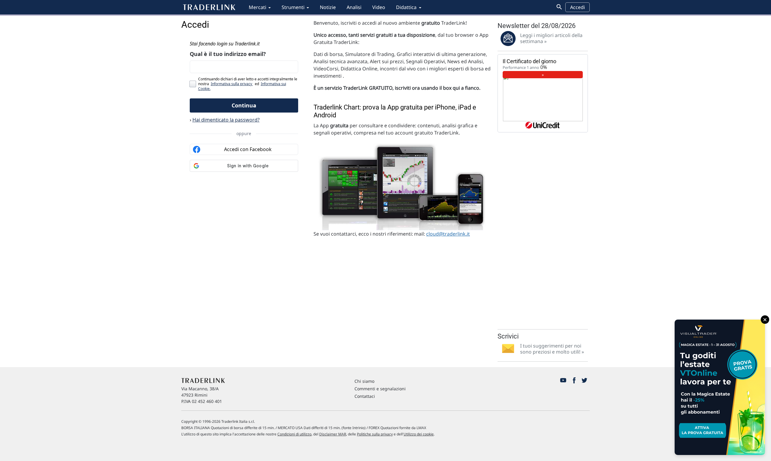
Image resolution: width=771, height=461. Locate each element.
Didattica (406, 7)
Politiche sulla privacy (375, 434)
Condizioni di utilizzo (294, 434)
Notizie (328, 7)
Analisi (354, 7)
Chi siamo (364, 381)
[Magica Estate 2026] (720, 387)
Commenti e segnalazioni (380, 388)
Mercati (257, 7)
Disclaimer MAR (332, 434)
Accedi (577, 7)
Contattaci (364, 396)
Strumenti (293, 7)
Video (378, 7)
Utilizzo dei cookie (419, 434)
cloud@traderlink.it (448, 233)
